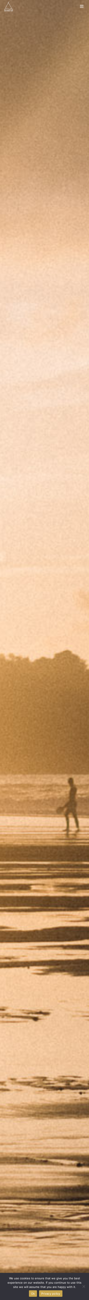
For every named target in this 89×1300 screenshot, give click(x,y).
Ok (33, 1293)
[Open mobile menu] (82, 6)
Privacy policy (50, 1293)
